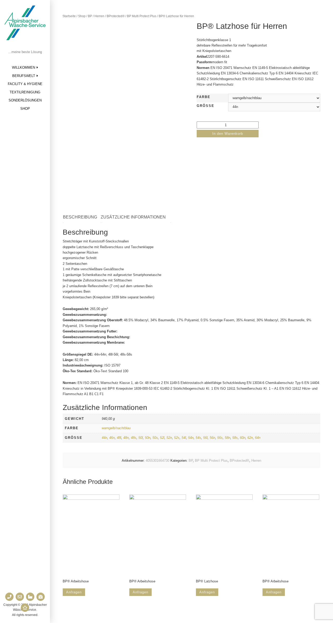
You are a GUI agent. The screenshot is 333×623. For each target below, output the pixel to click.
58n (227, 438)
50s (155, 438)
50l (140, 438)
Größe (205, 106)
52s (177, 438)
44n (104, 438)
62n (250, 438)
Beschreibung (80, 217)
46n (112, 438)
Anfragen (74, 592)
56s (220, 438)
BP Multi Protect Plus (141, 16)
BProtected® (116, 16)
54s (198, 438)
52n (169, 438)
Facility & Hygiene (25, 84)
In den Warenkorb (227, 134)
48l (119, 438)
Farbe (203, 97)
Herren (99, 16)
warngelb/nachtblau (116, 428)
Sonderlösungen (25, 100)
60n (242, 438)
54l (184, 438)
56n (212, 438)
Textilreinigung (25, 92)
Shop (25, 109)
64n (257, 438)
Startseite (69, 16)
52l (162, 438)
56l (205, 438)
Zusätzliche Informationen (133, 217)
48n (126, 438)
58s (235, 438)
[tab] (82, 217)
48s (133, 438)
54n (191, 438)
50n (147, 438)
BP (90, 16)
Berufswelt (23, 76)
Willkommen (23, 67)
